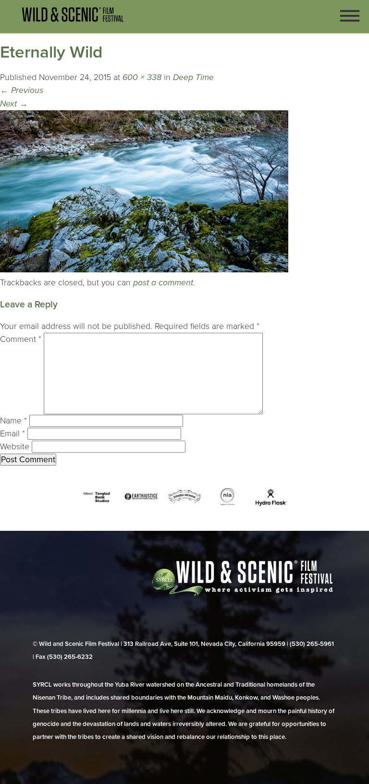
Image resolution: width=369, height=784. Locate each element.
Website (14, 447)
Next (14, 104)
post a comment (163, 283)
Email (12, 434)
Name (13, 421)
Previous (21, 90)
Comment (20, 339)
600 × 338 (142, 77)
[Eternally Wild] (144, 270)
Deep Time (193, 77)
